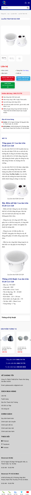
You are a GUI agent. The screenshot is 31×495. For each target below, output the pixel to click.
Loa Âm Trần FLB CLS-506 (22, 349)
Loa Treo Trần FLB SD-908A (6, 349)
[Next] (27, 40)
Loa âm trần (14, 13)
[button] (26, 3)
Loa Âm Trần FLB (22, 13)
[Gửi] (27, 7)
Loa (8, 13)
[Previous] (3, 40)
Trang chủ (3, 13)
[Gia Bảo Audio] (5, 3)
